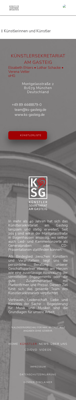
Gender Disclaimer (38, 382)
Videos (45, 350)
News (44, 344)
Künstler (28, 344)
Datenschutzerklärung (38, 374)
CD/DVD (31, 350)
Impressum (38, 366)
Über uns (59, 344)
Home (13, 344)
